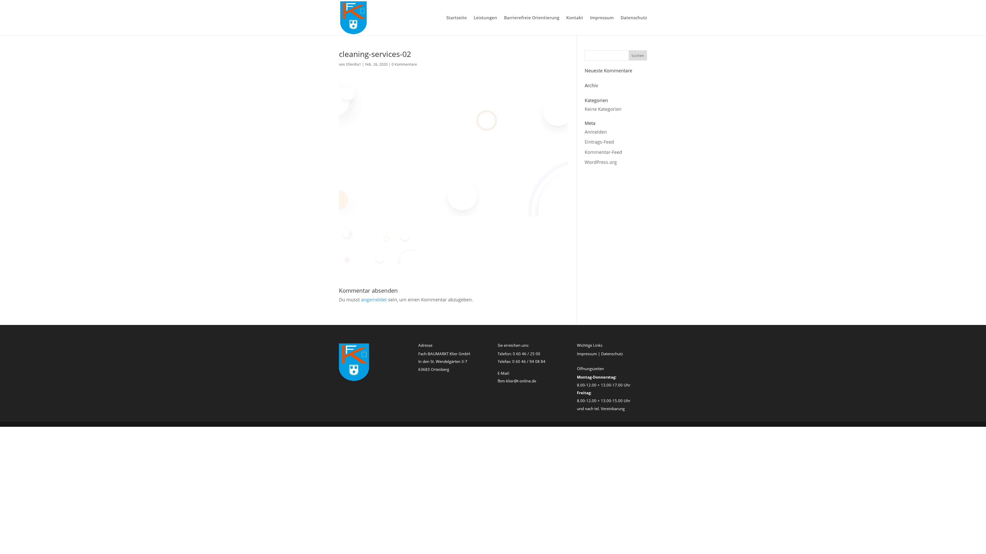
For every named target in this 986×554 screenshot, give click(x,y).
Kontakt (574, 18)
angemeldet (374, 299)
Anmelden (596, 132)
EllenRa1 (353, 64)
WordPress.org (601, 162)
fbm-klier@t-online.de (517, 380)
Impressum (602, 18)
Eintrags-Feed (599, 142)
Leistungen (485, 18)
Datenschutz (634, 18)
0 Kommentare (404, 64)
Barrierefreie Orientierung (531, 18)
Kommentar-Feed (603, 152)
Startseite (456, 18)
